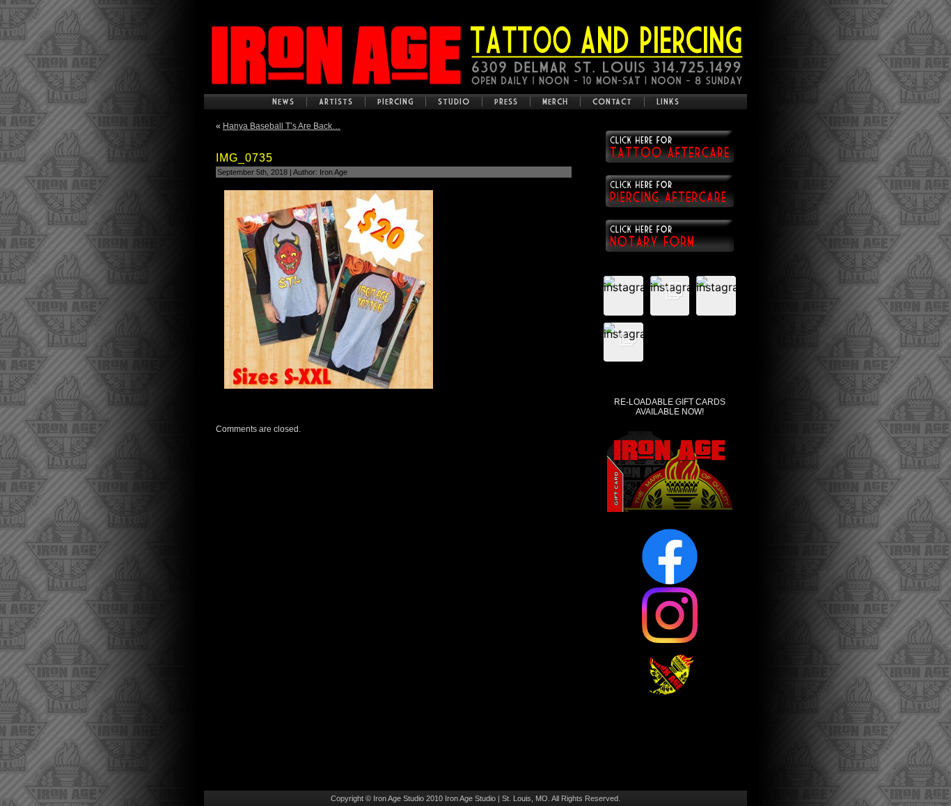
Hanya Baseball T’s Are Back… (281, 126)
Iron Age (333, 172)
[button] (623, 296)
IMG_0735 (244, 158)
